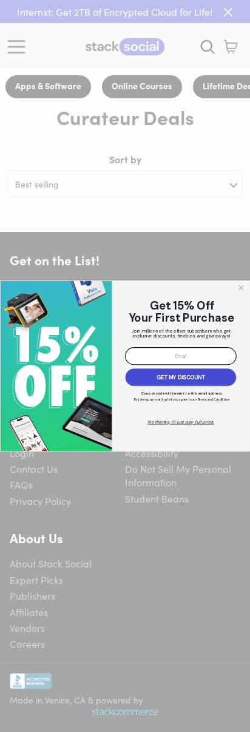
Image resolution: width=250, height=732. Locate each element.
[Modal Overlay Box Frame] (125, 366)
